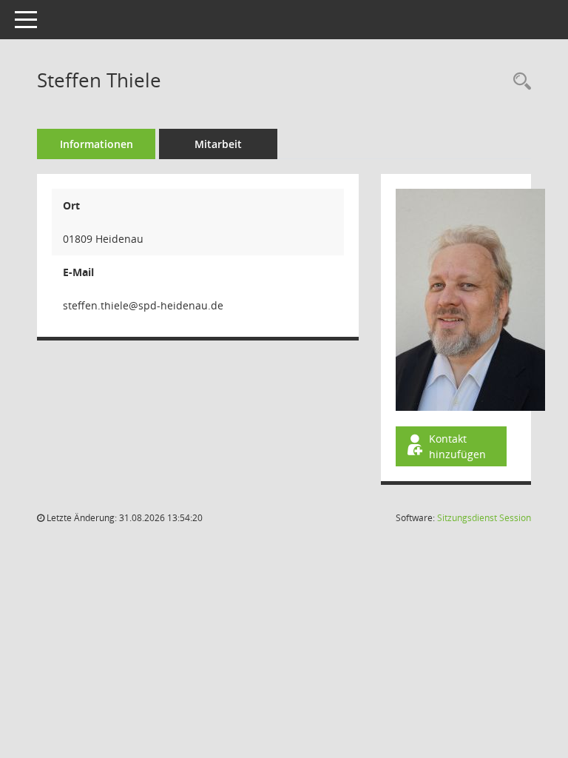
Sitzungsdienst (484, 518)
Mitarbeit (218, 144)
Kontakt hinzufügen (457, 446)
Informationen (96, 144)
